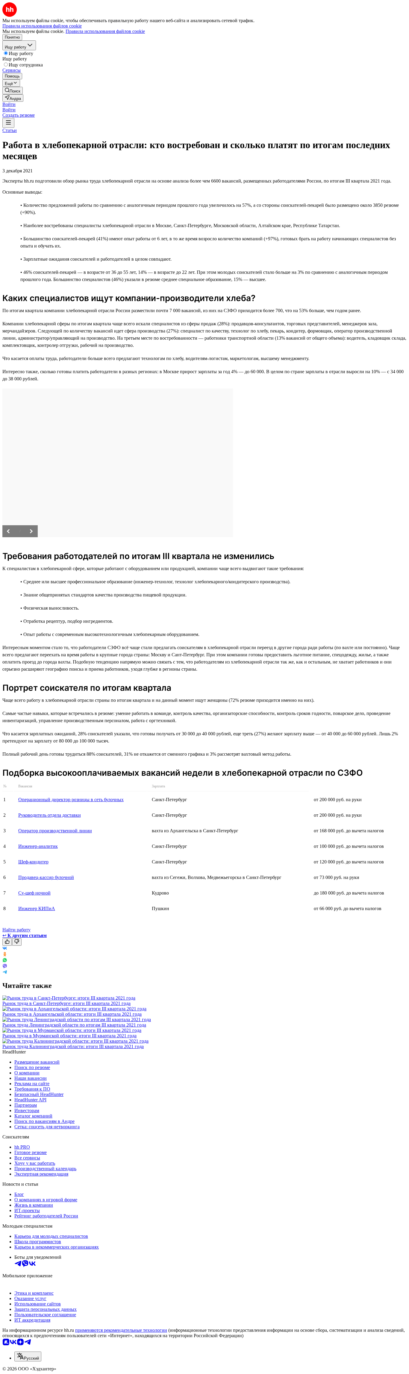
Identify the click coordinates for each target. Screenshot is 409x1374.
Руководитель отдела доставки (49, 815)
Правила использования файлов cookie (105, 31)
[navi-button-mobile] (8, 123)
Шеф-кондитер (33, 861)
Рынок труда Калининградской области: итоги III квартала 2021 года (73, 1046)
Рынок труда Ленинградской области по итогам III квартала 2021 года (74, 1024)
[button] (9, 104)
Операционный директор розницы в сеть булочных (71, 799)
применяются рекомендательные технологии (121, 1330)
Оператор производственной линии (55, 830)
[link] (12, 90)
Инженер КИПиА (36, 908)
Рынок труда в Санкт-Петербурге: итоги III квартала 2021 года (66, 1003)
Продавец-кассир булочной (46, 877)
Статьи (9, 130)
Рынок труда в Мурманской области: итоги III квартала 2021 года (69, 1035)
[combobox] (27, 1356)
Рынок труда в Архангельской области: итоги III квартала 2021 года (72, 1014)
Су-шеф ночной (34, 892)
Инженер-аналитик (38, 846)
